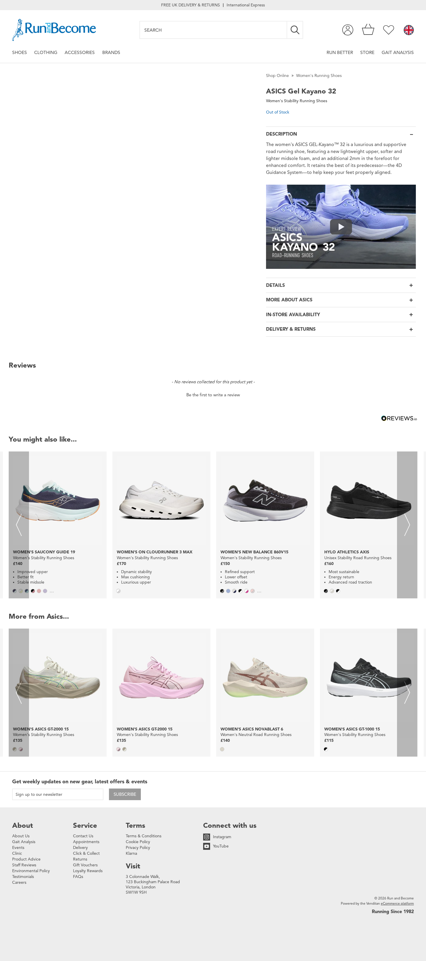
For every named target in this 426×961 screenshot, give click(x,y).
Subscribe (125, 794)
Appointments (86, 841)
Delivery (80, 847)
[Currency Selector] (409, 30)
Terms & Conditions (143, 836)
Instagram (222, 836)
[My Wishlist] (388, 29)
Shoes (19, 52)
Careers (19, 882)
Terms (135, 825)
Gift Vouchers (85, 865)
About (22, 825)
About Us (21, 836)
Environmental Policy (31, 870)
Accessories (80, 52)
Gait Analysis (398, 52)
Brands (111, 52)
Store (367, 52)
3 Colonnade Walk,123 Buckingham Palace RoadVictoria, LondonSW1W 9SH (153, 884)
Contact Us (83, 836)
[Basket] (368, 29)
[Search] (295, 30)
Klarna (131, 853)
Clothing (45, 52)
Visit (133, 866)
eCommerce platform (397, 903)
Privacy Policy (138, 847)
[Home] (54, 30)
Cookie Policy (138, 841)
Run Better (340, 52)
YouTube (221, 846)
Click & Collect (86, 853)
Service (85, 825)
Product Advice (26, 859)
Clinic (17, 853)
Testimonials (23, 876)
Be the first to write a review (213, 394)
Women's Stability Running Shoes (296, 100)
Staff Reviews (24, 865)
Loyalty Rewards (88, 870)
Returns (80, 859)
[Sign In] (347, 29)
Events (18, 847)
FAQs (78, 876)
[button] (213, 394)
